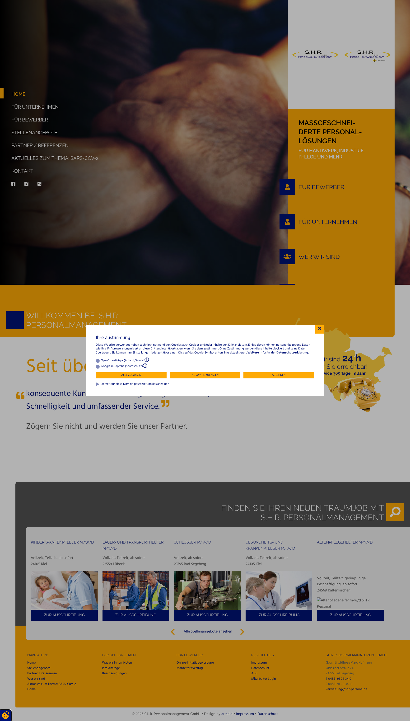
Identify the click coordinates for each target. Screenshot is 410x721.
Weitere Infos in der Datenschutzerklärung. (278, 352)
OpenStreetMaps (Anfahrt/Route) (122, 361)
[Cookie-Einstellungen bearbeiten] (5, 715)
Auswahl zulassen (205, 375)
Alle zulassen (131, 375)
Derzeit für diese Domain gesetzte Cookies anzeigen (135, 384)
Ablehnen (278, 375)
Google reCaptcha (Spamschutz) (122, 366)
